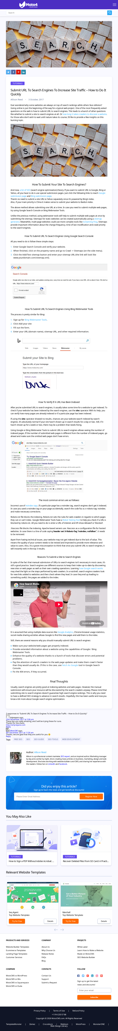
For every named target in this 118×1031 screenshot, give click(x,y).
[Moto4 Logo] (28, 4)
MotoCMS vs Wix (13, 979)
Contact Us (46, 975)
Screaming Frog (90, 221)
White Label (82, 947)
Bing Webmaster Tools (36, 319)
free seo (18, 739)
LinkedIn (51, 764)
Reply (8, 727)
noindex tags (32, 505)
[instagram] (97, 976)
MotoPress (81, 1024)
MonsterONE (99, 1024)
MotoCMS (14, 730)
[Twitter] (8, 72)
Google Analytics (65, 632)
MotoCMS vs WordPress (16, 975)
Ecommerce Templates (16, 950)
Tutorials (17, 83)
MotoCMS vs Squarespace (17, 982)
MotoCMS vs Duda (14, 986)
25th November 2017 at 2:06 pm (20, 719)
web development (71, 739)
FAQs (44, 957)
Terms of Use (59, 1010)
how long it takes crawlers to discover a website (85, 114)
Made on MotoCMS (85, 954)
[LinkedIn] (23, 72)
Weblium (64, 1024)
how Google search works (91, 568)
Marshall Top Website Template (72, 913)
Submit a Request (49, 982)
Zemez (32, 1024)
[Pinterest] (18, 72)
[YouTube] (88, 976)
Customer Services (14, 957)
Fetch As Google (70, 665)
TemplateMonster (14, 1024)
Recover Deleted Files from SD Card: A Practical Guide (86, 861)
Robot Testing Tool (71, 520)
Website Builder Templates (17, 947)
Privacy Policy (40, 1010)
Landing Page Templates (16, 954)
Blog (44, 961)
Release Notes (48, 954)
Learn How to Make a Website (90, 950)
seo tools (53, 739)
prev (56, 930)
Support (45, 979)
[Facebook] (13, 72)
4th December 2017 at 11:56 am (20, 732)
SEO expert (65, 756)
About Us (46, 947)
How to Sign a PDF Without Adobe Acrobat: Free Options (32, 861)
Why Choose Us (48, 950)
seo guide (39, 739)
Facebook (63, 764)
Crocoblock (48, 1024)
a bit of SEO (25, 190)
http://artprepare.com (15, 725)
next (62, 930)
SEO (28, 739)
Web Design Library (59, 1026)
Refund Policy (78, 1010)
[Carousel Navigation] (59, 930)
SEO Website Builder (86, 957)
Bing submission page (41, 196)
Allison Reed (17, 99)
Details (50, 921)
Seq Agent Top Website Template (19, 913)
